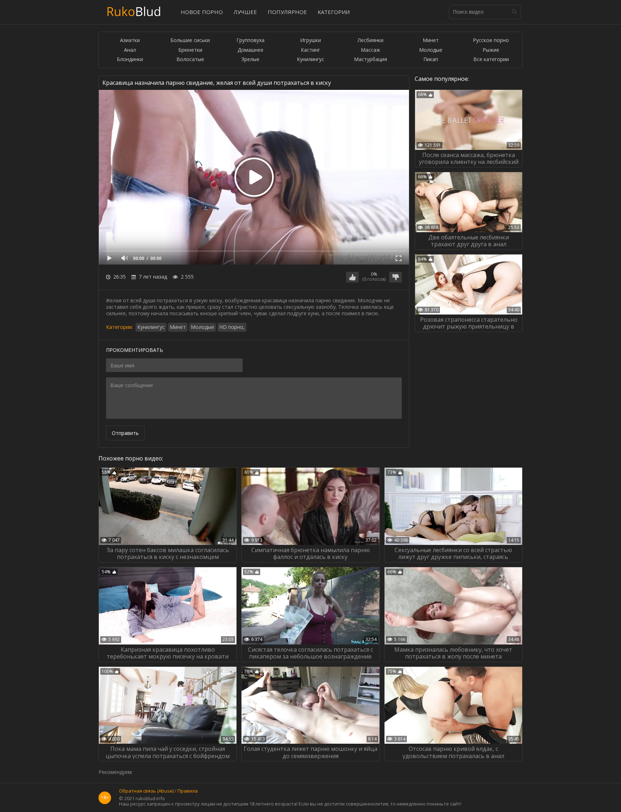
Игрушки (310, 40)
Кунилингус (310, 59)
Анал (130, 50)
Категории (334, 11)
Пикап (430, 59)
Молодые (430, 50)
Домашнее (250, 50)
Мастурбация (370, 59)
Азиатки (130, 40)
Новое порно (202, 11)
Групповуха (250, 40)
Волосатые (190, 59)
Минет (431, 40)
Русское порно (491, 40)
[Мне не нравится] (395, 277)
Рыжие (491, 50)
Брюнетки (190, 50)
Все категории (491, 59)
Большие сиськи (190, 40)
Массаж (370, 50)
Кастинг (310, 50)
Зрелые (250, 59)
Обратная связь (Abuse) (146, 791)
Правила (188, 791)
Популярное (287, 11)
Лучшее (245, 11)
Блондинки (130, 59)
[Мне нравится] (352, 277)
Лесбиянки (370, 40)
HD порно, (232, 327)
